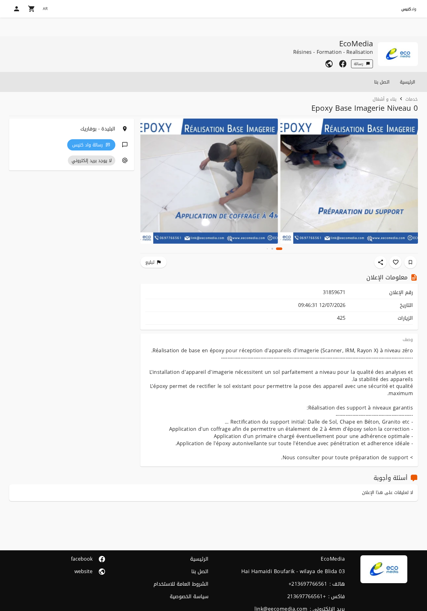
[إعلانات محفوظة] (410, 262)
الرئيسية (407, 82)
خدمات (411, 99)
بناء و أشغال (384, 99)
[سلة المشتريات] (31, 8)
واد (408, 9)
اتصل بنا (381, 82)
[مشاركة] (380, 262)
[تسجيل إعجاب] (395, 262)
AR (45, 8)
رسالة (358, 63)
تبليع (149, 262)
